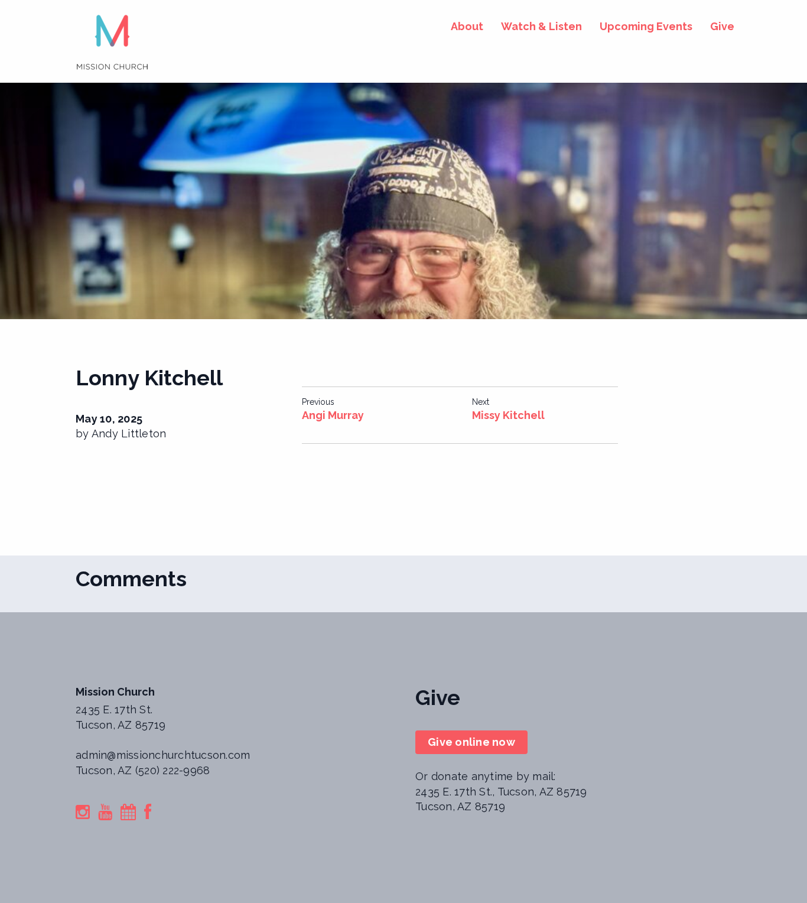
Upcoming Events (646, 26)
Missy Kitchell (508, 415)
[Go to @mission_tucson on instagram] (83, 814)
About (467, 26)
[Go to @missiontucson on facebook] (147, 814)
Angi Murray (333, 415)
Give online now (471, 742)
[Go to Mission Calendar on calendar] (128, 814)
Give (722, 26)
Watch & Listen (541, 26)
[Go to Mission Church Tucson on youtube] (105, 814)
